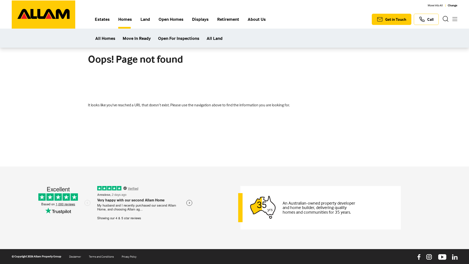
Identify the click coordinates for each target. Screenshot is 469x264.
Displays (200, 19)
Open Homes (171, 19)
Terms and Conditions (101, 256)
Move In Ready (137, 38)
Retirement (228, 19)
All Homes (105, 38)
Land (145, 19)
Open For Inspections (178, 38)
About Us (257, 19)
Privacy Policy (129, 256)
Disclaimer (75, 256)
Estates (102, 19)
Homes (125, 19)
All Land (215, 38)
